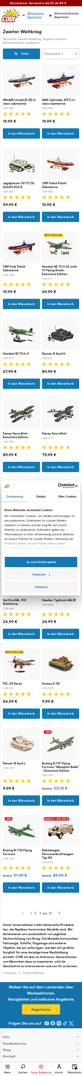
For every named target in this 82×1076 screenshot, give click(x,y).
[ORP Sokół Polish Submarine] (60, 164)
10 (50, 913)
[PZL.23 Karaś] (21, 664)
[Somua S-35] (60, 664)
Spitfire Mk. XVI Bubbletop (14, 602)
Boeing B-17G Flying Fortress (17, 852)
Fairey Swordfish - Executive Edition (16, 435)
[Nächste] (59, 913)
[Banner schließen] (76, 486)
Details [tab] (41, 496)
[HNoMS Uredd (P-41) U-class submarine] (21, 80)
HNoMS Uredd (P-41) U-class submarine (20, 101)
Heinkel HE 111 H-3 (16, 353)
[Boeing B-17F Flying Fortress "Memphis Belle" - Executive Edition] (60, 744)
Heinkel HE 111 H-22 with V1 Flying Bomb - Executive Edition (59, 270)
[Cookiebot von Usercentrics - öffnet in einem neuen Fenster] (58, 485)
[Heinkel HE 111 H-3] (21, 334)
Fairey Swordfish (54, 433)
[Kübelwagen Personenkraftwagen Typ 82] (60, 831)
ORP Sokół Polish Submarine (54, 185)
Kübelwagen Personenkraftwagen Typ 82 (57, 853)
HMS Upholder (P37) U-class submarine (59, 101)
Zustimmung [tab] (14, 496)
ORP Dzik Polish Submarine (14, 268)
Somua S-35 (51, 683)
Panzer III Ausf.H (53, 353)
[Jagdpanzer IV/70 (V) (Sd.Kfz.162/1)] (21, 164)
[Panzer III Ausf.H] (60, 334)
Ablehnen (41, 586)
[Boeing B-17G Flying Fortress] (21, 831)
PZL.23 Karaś (12, 683)
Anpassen (39, 574)
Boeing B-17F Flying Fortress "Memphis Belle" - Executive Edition (60, 767)
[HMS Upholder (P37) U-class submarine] (60, 80)
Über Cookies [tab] (67, 496)
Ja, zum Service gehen (41, 561)
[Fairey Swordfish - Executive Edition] (21, 414)
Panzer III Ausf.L (14, 763)
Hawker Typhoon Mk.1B (59, 600)
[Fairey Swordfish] (60, 414)
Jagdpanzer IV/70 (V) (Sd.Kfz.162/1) (18, 185)
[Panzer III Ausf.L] (21, 744)
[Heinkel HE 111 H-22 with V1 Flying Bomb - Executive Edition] (60, 247)
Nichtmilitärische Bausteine (66, 15)
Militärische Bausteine (35, 15)
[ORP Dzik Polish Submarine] (21, 247)
